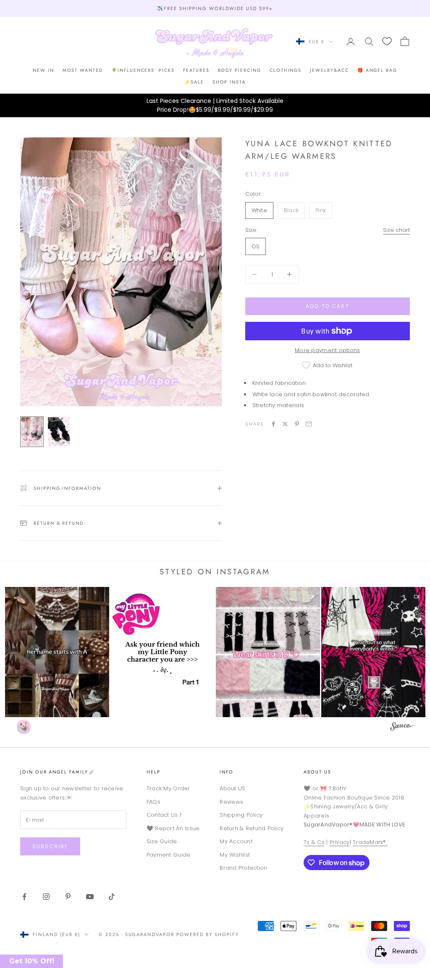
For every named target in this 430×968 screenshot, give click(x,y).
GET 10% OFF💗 (215, 541)
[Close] (280, 398)
